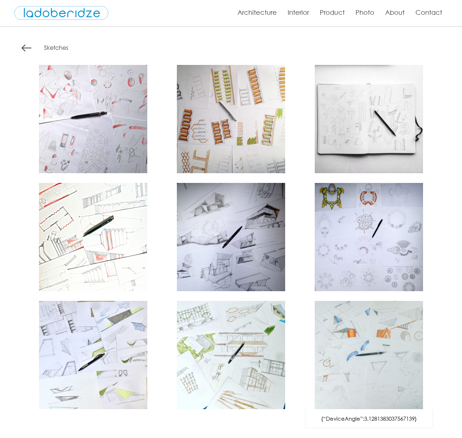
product (332, 12)
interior (298, 12)
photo (365, 12)
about (395, 12)
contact (428, 12)
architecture (257, 12)
